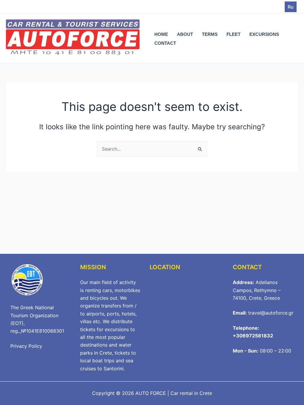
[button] (290, 6)
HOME (161, 34)
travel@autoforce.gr (270, 313)
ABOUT (185, 34)
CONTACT (165, 43)
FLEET (233, 34)
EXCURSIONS (264, 34)
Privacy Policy (26, 346)
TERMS (210, 34)
